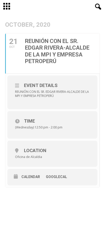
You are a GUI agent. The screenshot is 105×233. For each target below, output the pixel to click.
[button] (97, 6)
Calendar (30, 177)
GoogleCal (56, 177)
